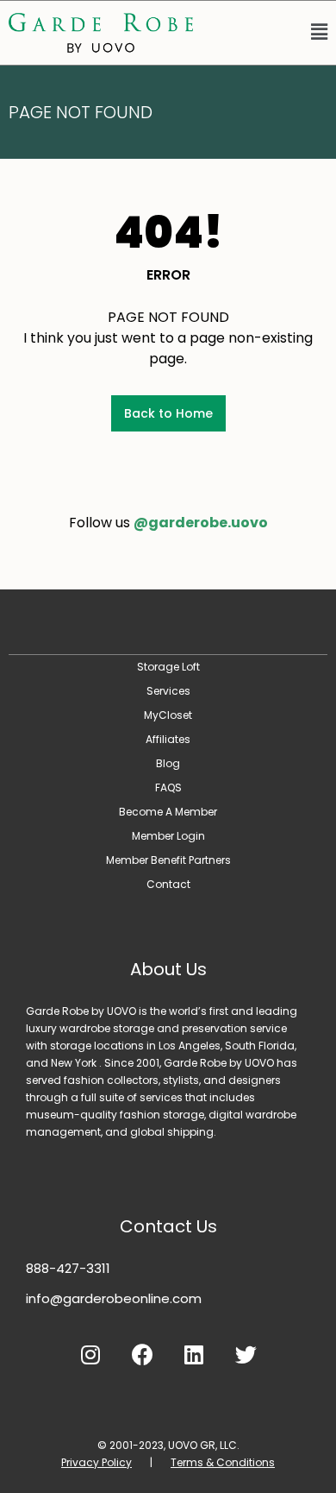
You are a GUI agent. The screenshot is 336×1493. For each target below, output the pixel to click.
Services (168, 691)
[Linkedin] (193, 1354)
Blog (168, 763)
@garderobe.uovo (201, 522)
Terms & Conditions (223, 1462)
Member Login (168, 835)
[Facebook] (142, 1354)
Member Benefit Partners (168, 860)
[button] (268, 32)
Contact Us (168, 1226)
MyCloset (168, 715)
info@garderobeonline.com (114, 1298)
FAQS (168, 787)
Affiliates (168, 739)
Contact (168, 884)
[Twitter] (245, 1354)
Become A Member (168, 811)
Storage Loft (168, 666)
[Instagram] (90, 1354)
